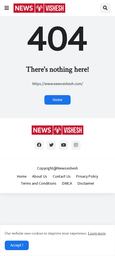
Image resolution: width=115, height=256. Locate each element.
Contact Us (62, 176)
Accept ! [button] (16, 245)
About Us (39, 176)
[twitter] (51, 145)
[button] (6, 8)
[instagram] (76, 145)
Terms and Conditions (38, 183)
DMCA (67, 183)
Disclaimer (86, 183)
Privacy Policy (87, 176)
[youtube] (63, 145)
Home (57, 100)
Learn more (97, 233)
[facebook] (39, 145)
